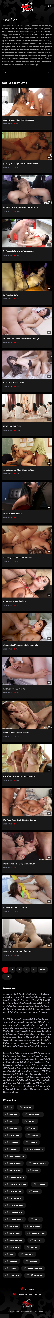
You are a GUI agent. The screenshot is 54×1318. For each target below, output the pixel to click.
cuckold (33, 1142)
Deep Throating (16, 1156)
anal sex (13, 1114)
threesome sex (35, 1268)
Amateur (28, 1107)
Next (42, 969)
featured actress (17, 1184)
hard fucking (15, 1191)
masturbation (15, 1212)
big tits (32, 1121)
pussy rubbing (15, 1240)
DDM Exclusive (36, 1149)
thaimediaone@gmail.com (29, 1294)
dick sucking (15, 1163)
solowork (29, 1254)
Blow (33, 1128)
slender (34, 1247)
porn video (14, 1233)
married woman (16, 1205)
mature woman (16, 1219)
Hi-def (36, 1191)
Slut (11, 1254)
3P (10, 1107)
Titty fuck (14, 1275)
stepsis (12, 1268)
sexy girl (38, 1240)
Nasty (37, 1219)
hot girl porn (15, 1198)
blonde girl (14, 1128)
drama (35, 1170)
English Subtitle (16, 1177)
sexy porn (14, 1247)
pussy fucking (38, 1233)
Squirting (13, 1261)
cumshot (13, 1149)
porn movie (35, 1226)
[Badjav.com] (27, 7)
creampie (13, 1142)
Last (7, 976)
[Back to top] (49, 1314)
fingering (42, 1184)
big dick (13, 1121)
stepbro (33, 1261)
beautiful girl (35, 1114)
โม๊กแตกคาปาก (36, 1275)
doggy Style (14, 1170)
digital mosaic (39, 1163)
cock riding (14, 1135)
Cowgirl (35, 1135)
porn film (13, 1226)
